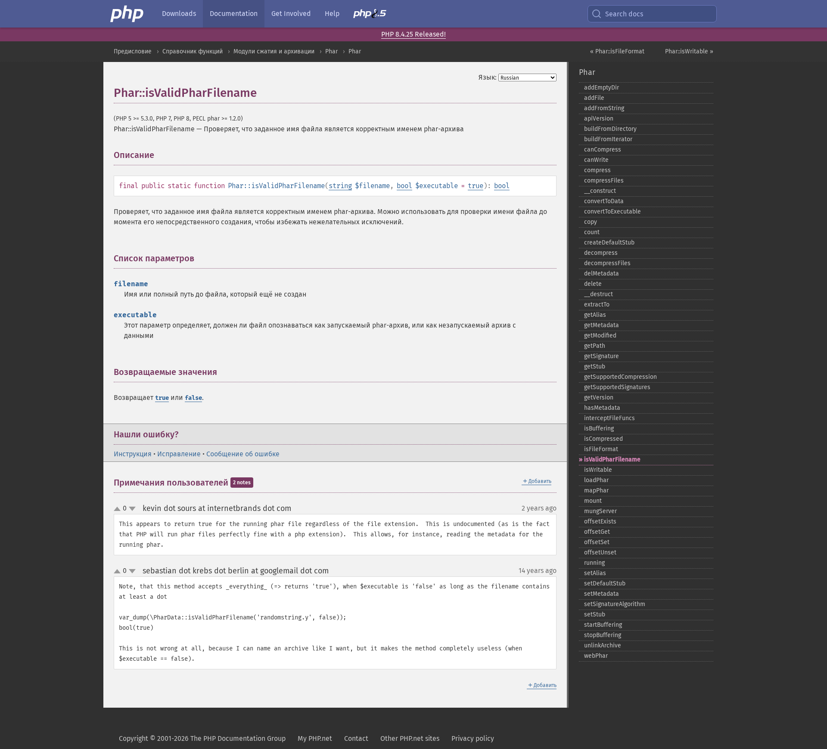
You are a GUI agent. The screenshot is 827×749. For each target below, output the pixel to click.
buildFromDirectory (610, 129)
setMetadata (601, 593)
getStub (594, 366)
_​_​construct (600, 191)
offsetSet (596, 542)
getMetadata (601, 325)
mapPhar (596, 490)
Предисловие (133, 51)
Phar (331, 51)
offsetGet (597, 531)
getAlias (595, 315)
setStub (594, 614)
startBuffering (603, 624)
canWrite (596, 160)
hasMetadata (602, 408)
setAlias (595, 573)
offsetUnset (600, 552)
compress (597, 170)
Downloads (179, 13)
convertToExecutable (612, 211)
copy (590, 222)
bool (404, 186)
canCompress (602, 149)
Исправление (179, 454)
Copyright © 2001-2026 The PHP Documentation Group (202, 738)
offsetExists (600, 521)
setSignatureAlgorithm (614, 604)
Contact (356, 738)
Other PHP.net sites (409, 738)
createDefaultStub (609, 242)
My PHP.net (315, 738)
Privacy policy (472, 738)
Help (332, 13)
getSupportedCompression (620, 377)
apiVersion (598, 118)
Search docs (624, 14)
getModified (600, 335)
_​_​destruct (598, 294)
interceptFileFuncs (609, 418)
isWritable (598, 470)
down (132, 509)
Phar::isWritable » (689, 51)
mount (593, 500)
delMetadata (601, 273)
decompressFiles (607, 263)
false (193, 398)
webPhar (596, 655)
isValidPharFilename (612, 459)
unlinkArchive (602, 645)
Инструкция (133, 454)
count (592, 232)
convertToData (604, 201)
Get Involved (291, 13)
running (594, 562)
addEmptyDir (601, 87)
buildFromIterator (608, 139)
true (475, 186)
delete (593, 284)
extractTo (596, 304)
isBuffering (599, 428)
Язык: (488, 77)
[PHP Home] (127, 14)
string (340, 186)
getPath (594, 346)
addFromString (604, 108)
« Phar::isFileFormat (617, 51)
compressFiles (604, 180)
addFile (594, 98)
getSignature (601, 356)
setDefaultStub (604, 583)
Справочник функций (192, 51)
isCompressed (603, 439)
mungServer (600, 511)
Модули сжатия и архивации (273, 51)
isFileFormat (601, 449)
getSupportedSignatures (617, 387)
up (119, 509)
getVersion (598, 397)
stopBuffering (602, 635)
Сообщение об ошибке (243, 454)
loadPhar (596, 480)
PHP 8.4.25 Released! (413, 34)
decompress (601, 253)
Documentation (234, 13)
